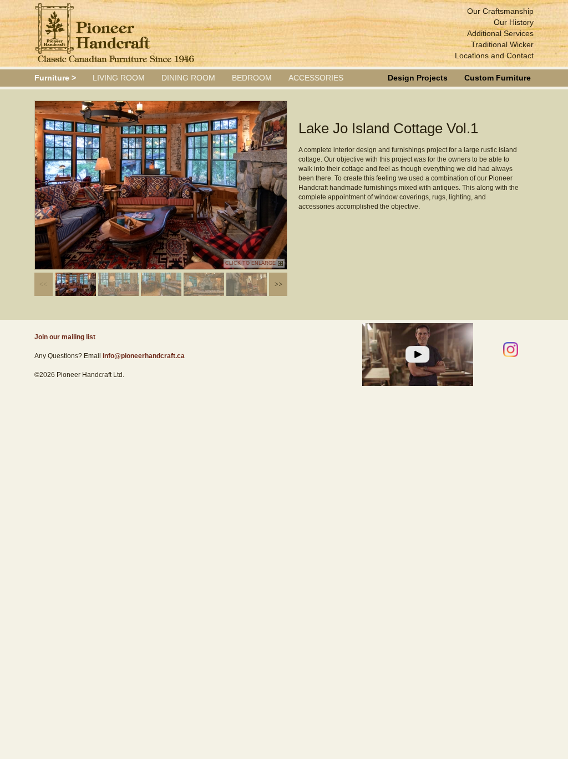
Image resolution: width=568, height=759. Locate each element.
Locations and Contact (494, 55)
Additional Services (500, 33)
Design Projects (418, 77)
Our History (514, 22)
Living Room (119, 77)
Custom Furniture (497, 77)
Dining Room (188, 77)
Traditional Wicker (502, 44)
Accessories (315, 77)
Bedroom (252, 77)
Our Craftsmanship (500, 11)
